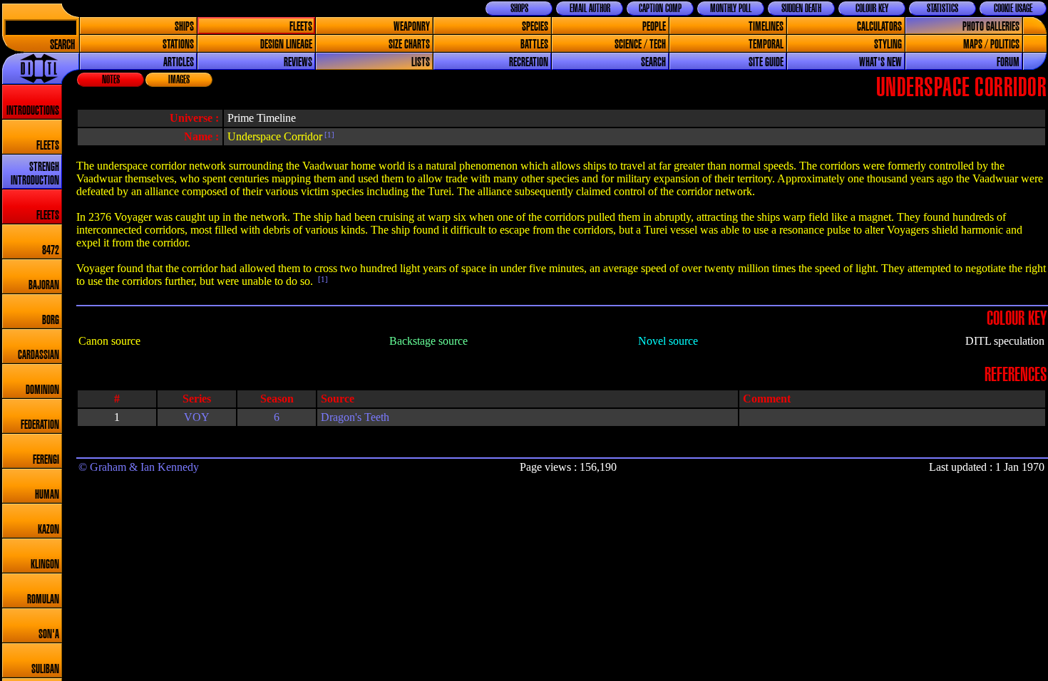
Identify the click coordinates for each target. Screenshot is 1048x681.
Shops (519, 9)
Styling (888, 44)
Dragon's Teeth (355, 417)
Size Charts (409, 44)
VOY (197, 417)
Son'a (48, 634)
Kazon (48, 529)
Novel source (668, 341)
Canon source (109, 341)
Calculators (879, 26)
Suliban (45, 669)
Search (62, 45)
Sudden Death (801, 9)
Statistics (942, 9)
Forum (1008, 62)
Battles (534, 44)
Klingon (45, 564)
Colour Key (872, 9)
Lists (420, 62)
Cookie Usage (1013, 9)
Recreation (528, 62)
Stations (178, 44)
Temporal (766, 44)
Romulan (43, 599)
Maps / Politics (991, 44)
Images (179, 80)
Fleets (300, 26)
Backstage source (428, 341)
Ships (184, 26)
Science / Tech (640, 44)
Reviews (298, 62)
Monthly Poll (730, 9)
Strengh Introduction (35, 174)
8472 (50, 250)
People (654, 26)
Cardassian (38, 355)
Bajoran (44, 285)
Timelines (766, 26)
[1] (328, 134)
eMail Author (590, 9)
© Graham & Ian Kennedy (138, 467)
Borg (50, 320)
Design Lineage (286, 44)
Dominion (42, 390)
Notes (111, 80)
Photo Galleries (990, 26)
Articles (178, 62)
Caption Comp (660, 9)
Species (535, 26)
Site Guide (766, 62)
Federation (40, 425)
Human (47, 494)
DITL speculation (1004, 341)
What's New (880, 62)
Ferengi (46, 459)
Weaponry (412, 26)
